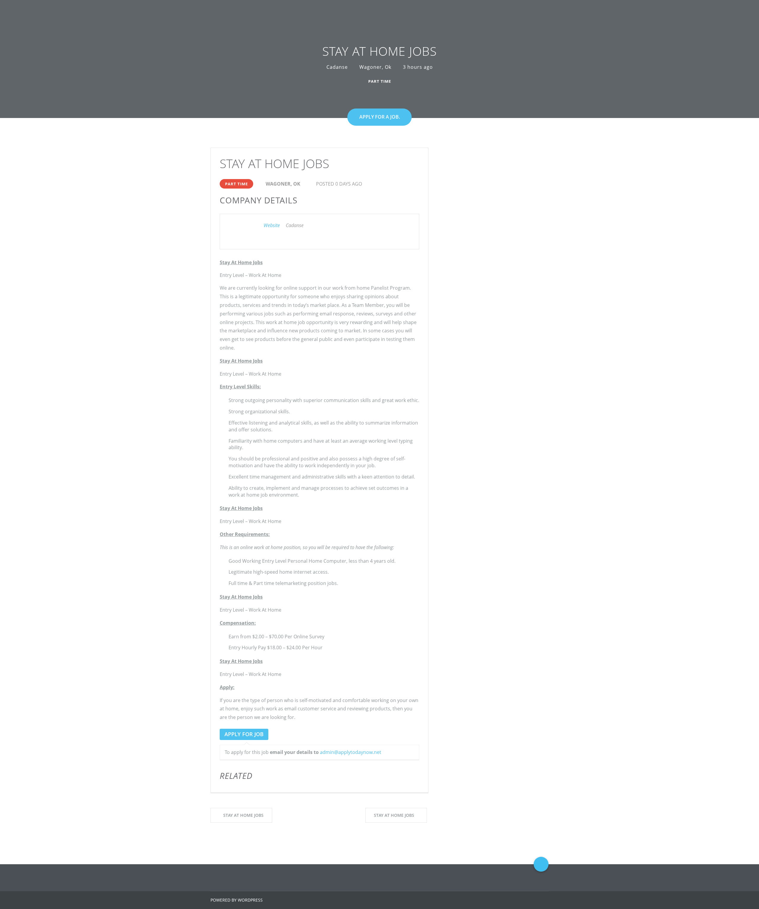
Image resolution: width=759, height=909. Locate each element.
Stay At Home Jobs (243, 815)
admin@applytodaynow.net (350, 752)
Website (272, 225)
